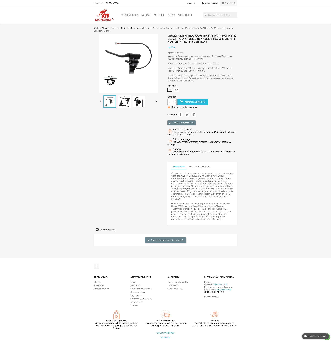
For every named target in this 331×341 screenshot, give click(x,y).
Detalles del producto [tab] (199, 166)
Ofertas (97, 282)
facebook (165, 337)
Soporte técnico (211, 296)
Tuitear (187, 114)
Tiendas (134, 305)
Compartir (180, 114)
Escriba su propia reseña (183, 122)
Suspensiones (130, 15)
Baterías (146, 15)
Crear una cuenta (175, 288)
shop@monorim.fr (223, 289)
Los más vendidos (101, 288)
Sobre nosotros (138, 292)
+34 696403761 (111, 3)
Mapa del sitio (137, 302)
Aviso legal (135, 285)
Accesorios (185, 15)
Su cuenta (173, 277)
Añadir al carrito (192, 101)
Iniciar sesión (173, 285)
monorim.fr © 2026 (165, 333)
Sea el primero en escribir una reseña (167, 240)
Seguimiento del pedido (177, 282)
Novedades (99, 285)
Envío (133, 282)
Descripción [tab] (179, 166)
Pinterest (193, 114)
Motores (159, 15)
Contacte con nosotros (141, 299)
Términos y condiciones (141, 288)
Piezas (171, 15)
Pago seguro (136, 295)
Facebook (96, 266)
